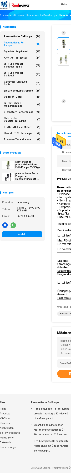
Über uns (5, 423)
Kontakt (22, 234)
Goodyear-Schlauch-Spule (22, 83)
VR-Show (5, 418)
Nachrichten (7, 428)
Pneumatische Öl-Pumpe (22, 36)
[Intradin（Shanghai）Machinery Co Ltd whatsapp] (13, 225)
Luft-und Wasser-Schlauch (22, 74)
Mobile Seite (7, 437)
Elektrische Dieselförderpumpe (22, 119)
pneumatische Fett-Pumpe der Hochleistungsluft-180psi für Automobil (27, 176)
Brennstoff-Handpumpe (22, 139)
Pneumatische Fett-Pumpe (22, 44)
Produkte (5, 413)
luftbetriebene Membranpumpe (22, 104)
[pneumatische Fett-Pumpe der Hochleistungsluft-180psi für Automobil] (8, 177)
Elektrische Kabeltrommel (22, 90)
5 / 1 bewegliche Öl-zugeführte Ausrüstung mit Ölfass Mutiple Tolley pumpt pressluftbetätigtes (51, 446)
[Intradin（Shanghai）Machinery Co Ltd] (15, 5)
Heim (3, 408)
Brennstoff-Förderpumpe (22, 112)
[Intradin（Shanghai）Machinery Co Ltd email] (5, 225)
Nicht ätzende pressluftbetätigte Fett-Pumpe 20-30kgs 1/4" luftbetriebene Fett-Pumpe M (27, 164)
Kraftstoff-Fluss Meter (22, 127)
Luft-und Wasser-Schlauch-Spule (22, 65)
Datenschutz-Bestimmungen (8, 445)
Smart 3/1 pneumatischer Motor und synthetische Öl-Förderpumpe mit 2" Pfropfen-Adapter (51, 430)
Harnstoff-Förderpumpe (22, 133)
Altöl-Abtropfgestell (22, 57)
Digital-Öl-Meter (22, 96)
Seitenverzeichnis (10, 432)
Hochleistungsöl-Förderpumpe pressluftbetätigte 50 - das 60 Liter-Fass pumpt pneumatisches (51, 414)
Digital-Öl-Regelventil (22, 51)
